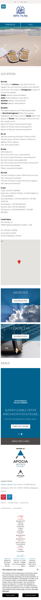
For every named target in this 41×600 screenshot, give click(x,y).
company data (13, 503)
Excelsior (7, 562)
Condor (23, 560)
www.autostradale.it (14, 168)
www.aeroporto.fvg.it (23, 124)
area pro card (20, 441)
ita (15, 2)
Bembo (7, 564)
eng (18, 2)
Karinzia (16, 560)
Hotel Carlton (21, 542)
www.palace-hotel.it (8, 233)
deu (25, 2)
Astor (23, 566)
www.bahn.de (20, 103)
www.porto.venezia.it (12, 178)
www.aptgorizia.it (20, 160)
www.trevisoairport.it (23, 127)
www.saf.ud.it (24, 154)
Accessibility (17, 508)
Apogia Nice (20, 539)
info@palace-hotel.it (13, 236)
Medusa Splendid (32, 561)
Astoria (16, 562)
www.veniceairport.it (23, 129)
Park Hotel (32, 564)
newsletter (24, 503)
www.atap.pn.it (29, 157)
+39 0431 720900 (10, 230)
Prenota (10, 25)
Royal (7, 566)
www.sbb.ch (23, 98)
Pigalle (23, 562)
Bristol (32, 566)
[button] (19, 262)
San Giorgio (16, 564)
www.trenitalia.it (19, 95)
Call (30, 25)
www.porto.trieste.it (12, 183)
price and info (34, 33)
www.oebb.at (20, 100)
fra (22, 2)
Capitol (23, 564)
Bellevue (7, 560)
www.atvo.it (33, 163)
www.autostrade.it (11, 145)
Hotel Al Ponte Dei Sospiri (20, 526)
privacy (3, 503)
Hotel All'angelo (20, 531)
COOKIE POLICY (6, 508)
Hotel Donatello (20, 550)
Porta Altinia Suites (20, 545)
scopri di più (20, 301)
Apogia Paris (20, 535)
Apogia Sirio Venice (20, 522)
